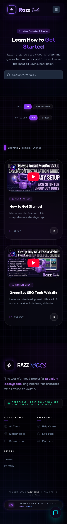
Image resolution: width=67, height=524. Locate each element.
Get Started (43, 106)
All (27, 106)
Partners (47, 441)
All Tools (14, 426)
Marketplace (17, 433)
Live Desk (48, 433)
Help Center (49, 426)
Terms (8, 459)
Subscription (17, 441)
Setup (45, 117)
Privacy (9, 466)
